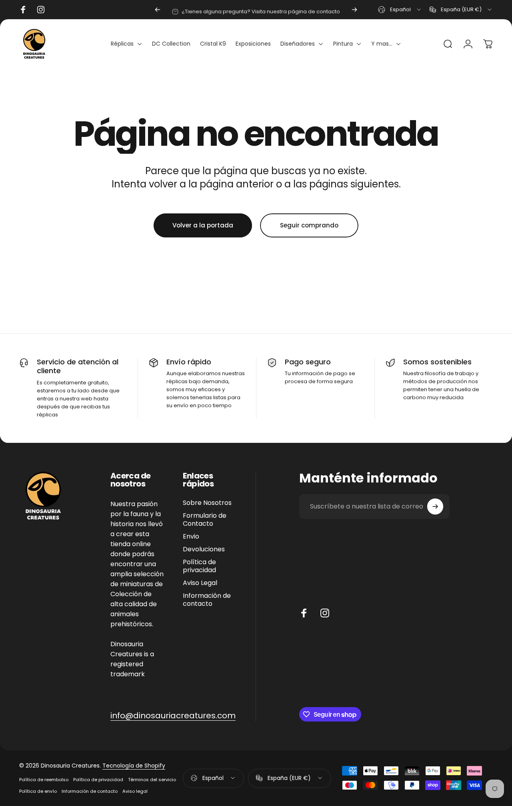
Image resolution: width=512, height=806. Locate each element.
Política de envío (38, 791)
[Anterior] (157, 9)
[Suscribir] (435, 506)
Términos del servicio (152, 779)
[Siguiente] (354, 9)
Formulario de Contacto (204, 520)
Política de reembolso (43, 779)
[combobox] (400, 9)
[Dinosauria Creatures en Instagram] (325, 613)
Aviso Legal (200, 583)
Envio (191, 537)
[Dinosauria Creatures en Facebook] (304, 613)
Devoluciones (204, 549)
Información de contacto (207, 600)
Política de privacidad (199, 566)
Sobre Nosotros (207, 503)
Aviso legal (135, 791)
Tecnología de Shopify (133, 766)
